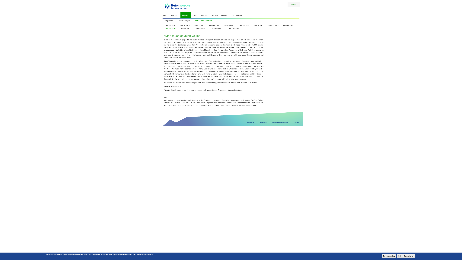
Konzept (174, 15)
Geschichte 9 (288, 25)
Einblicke (224, 15)
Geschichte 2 (185, 25)
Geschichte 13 (217, 28)
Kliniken (215, 15)
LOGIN (293, 5)
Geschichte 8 (274, 25)
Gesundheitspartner (200, 15)
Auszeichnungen (184, 21)
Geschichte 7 (259, 25)
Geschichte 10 (170, 28)
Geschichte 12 (201, 28)
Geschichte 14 (233, 28)
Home (165, 15)
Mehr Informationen (406, 256)
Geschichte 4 (214, 25)
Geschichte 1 (170, 25)
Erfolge (185, 15)
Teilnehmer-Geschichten (204, 21)
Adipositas (169, 21)
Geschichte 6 (244, 25)
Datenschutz (263, 122)
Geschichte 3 (200, 25)
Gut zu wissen (237, 15)
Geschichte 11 (186, 28)
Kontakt (296, 122)
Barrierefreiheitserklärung (280, 122)
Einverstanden (389, 256)
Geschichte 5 (229, 25)
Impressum (250, 122)
